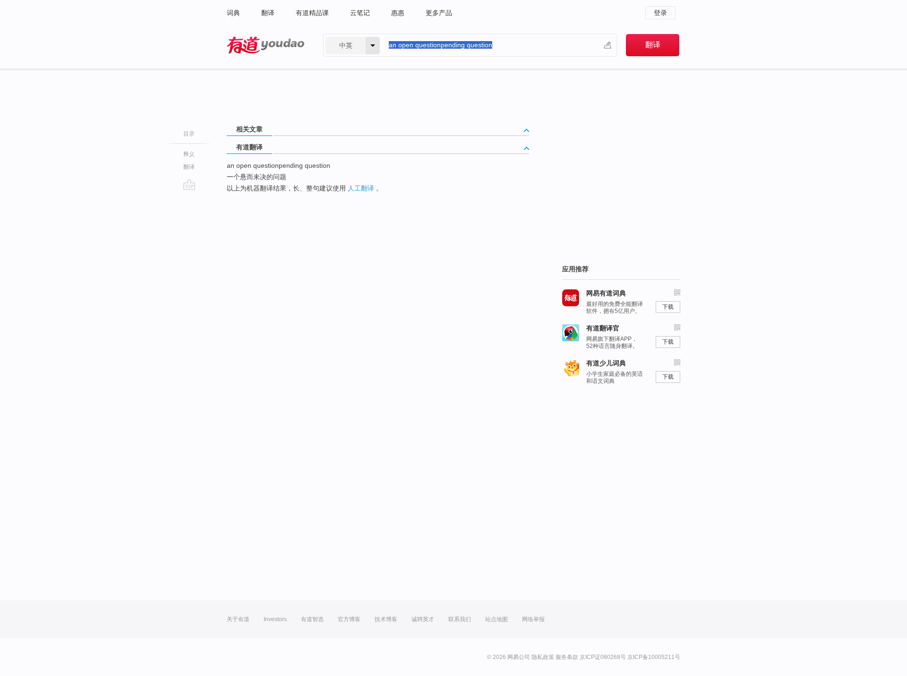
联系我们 (459, 619)
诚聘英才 (422, 619)
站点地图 (496, 619)
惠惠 (397, 13)
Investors (275, 619)
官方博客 (349, 619)
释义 (189, 154)
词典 (233, 13)
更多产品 (439, 13)
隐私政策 (542, 657)
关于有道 (238, 619)
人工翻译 (361, 188)
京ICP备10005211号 (653, 657)
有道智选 (312, 619)
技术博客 (386, 619)
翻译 (267, 13)
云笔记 (360, 13)
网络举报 (533, 619)
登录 (660, 13)
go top (189, 184)
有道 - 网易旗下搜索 (265, 45)
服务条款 (567, 657)
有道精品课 (312, 13)
